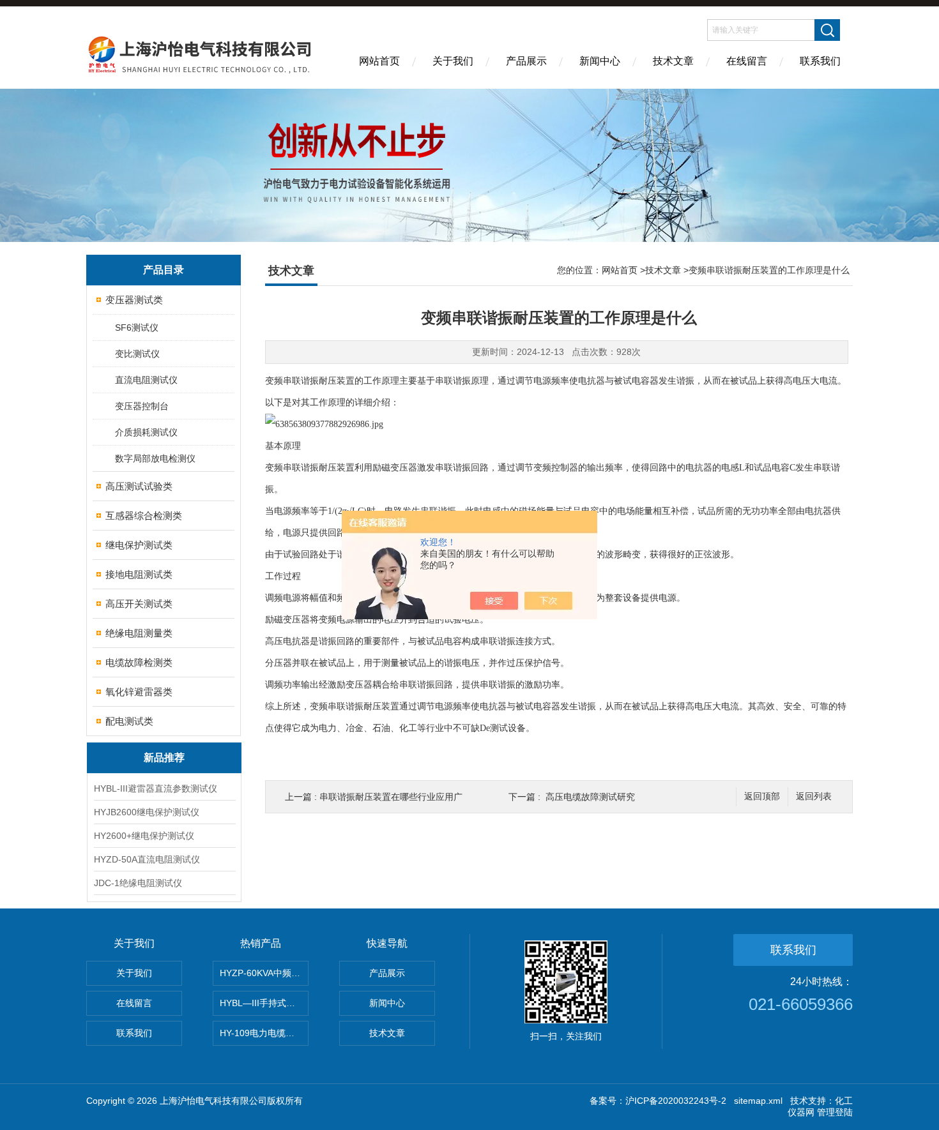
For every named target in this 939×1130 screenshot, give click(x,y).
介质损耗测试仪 (146, 432)
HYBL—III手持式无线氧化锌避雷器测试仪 (264, 1003)
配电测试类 (129, 721)
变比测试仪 (137, 354)
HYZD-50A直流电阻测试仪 (147, 859)
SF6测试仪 (136, 327)
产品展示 (526, 61)
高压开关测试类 (138, 603)
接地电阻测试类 (138, 574)
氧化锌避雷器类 (138, 691)
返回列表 (814, 796)
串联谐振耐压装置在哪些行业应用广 (390, 797)
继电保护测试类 (138, 544)
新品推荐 (164, 757)
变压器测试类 (134, 299)
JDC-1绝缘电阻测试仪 (138, 883)
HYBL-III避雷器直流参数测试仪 (155, 788)
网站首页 (379, 61)
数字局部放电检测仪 (155, 458)
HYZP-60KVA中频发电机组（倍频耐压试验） (264, 973)
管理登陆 (835, 1112)
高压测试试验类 (138, 486)
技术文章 (673, 61)
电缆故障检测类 (138, 662)
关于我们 (452, 61)
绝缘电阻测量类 (138, 633)
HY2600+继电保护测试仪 (144, 836)
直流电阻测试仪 (146, 380)
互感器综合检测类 (143, 515)
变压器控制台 (142, 406)
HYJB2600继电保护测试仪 (146, 812)
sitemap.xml (758, 1101)
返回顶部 (762, 796)
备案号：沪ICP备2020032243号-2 (658, 1101)
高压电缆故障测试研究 (590, 797)
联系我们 (820, 61)
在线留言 (746, 61)
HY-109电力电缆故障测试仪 (264, 1033)
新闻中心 (599, 61)
